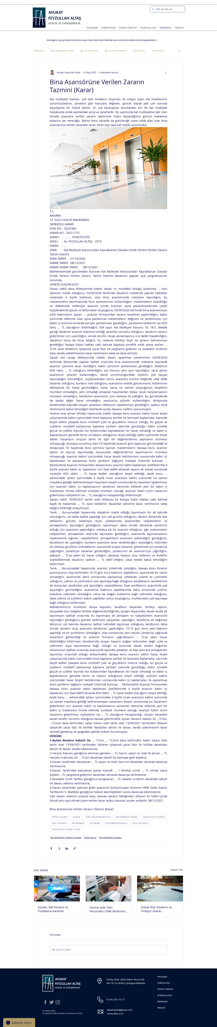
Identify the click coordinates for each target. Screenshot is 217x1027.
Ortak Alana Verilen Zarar (66, 829)
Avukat (76, 816)
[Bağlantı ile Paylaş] (74, 848)
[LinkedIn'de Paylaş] (66, 848)
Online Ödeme (165, 989)
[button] (179, 50)
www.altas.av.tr (115, 1013)
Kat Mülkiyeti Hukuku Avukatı (65, 837)
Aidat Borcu (139, 50)
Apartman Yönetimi (154, 816)
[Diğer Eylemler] (165, 72)
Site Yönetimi (59, 823)
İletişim (161, 1007)
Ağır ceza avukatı (89, 50)
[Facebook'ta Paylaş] (51, 848)
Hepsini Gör (177, 869)
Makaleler (39, 50)
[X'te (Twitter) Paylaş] (59, 848)
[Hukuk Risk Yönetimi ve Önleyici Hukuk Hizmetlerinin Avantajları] (160, 888)
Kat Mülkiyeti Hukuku (127, 816)
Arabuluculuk (164, 995)
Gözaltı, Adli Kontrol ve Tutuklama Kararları (53, 909)
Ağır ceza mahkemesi (115, 50)
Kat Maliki (95, 823)
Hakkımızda (163, 982)
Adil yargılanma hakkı (62, 50)
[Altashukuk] (45, 1002)
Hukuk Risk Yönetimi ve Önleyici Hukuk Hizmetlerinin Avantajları (157, 909)
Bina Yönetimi (140, 823)
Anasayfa (162, 976)
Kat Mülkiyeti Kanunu (116, 823)
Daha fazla (157, 50)
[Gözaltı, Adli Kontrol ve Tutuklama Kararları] (57, 888)
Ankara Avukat (60, 816)
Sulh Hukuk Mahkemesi (98, 816)
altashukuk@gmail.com (119, 1009)
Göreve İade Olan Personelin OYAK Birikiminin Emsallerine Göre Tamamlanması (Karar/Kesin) (108, 909)
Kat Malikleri (78, 823)
